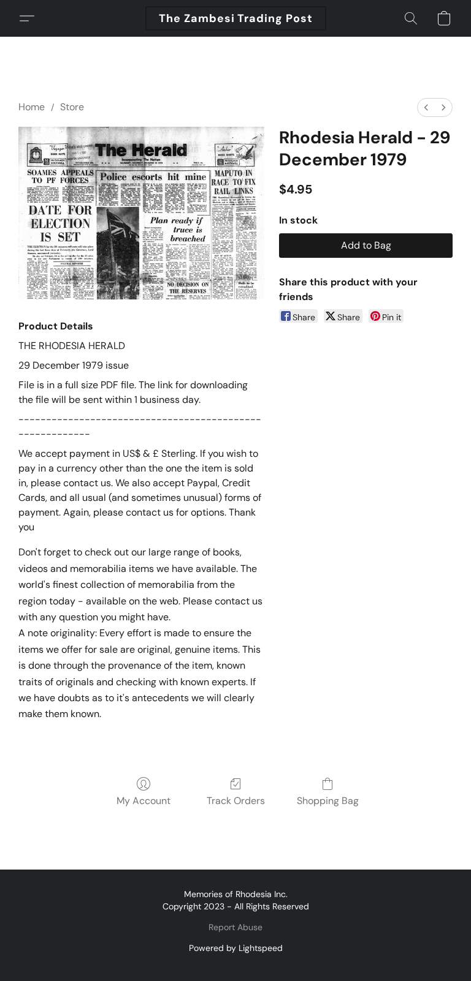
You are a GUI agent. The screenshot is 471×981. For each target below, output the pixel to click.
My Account (143, 800)
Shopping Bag (328, 800)
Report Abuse (235, 927)
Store (72, 106)
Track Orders (236, 800)
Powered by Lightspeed (236, 947)
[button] (235, 18)
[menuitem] (426, 107)
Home (31, 106)
